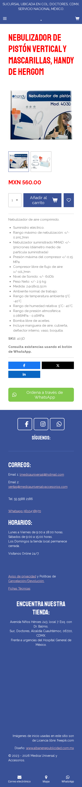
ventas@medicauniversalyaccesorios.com (38, 486)
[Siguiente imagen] (67, 117)
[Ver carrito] (77, 18)
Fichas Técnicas (19, 588)
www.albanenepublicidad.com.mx (50, 748)
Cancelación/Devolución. (26, 581)
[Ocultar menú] (5, 18)
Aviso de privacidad (22, 576)
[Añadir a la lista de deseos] (69, 200)
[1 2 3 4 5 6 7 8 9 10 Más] (14, 200)
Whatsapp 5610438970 (24, 511)
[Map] (41, 698)
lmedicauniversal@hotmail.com (42, 474)
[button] (18, 161)
